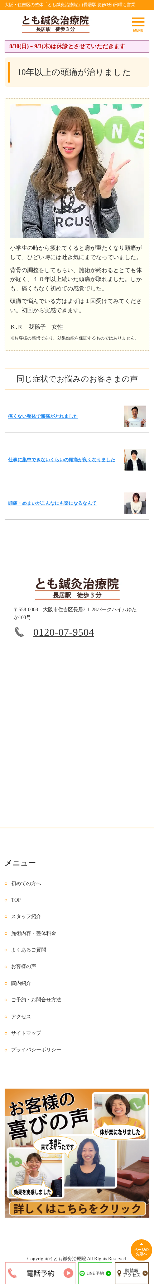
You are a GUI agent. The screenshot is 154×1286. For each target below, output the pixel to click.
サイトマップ (26, 1033)
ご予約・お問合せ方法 (36, 999)
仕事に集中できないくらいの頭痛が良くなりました (61, 459)
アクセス (21, 1016)
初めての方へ (26, 883)
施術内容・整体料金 (33, 933)
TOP (16, 900)
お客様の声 (23, 966)
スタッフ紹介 (26, 916)
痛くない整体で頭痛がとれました (43, 416)
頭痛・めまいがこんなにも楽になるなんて (52, 503)
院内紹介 (21, 983)
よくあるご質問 (28, 950)
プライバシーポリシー (36, 1049)
